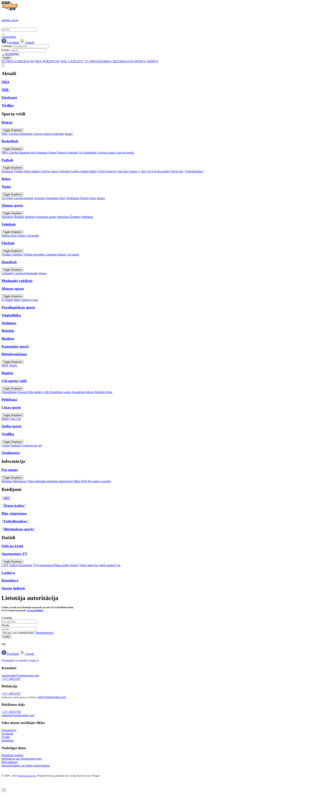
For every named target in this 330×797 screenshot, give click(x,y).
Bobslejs (19, 216)
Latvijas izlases (42, 133)
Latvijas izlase (48, 171)
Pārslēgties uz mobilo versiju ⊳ (20, 660)
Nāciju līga (176, 171)
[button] (11, 653)
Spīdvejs (26, 300)
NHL (63, 61)
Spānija (84, 171)
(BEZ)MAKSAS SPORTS (128, 61)
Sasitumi (15, 445)
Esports (22, 392)
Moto (17, 300)
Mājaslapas (19, 481)
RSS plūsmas (10, 762)
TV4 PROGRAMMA (97, 61)
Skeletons (7, 216)
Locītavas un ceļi (31, 445)
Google (29, 42)
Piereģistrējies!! (45, 632)
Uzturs (6, 445)
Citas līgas (122, 171)
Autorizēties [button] (9, 36)
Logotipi (105, 481)
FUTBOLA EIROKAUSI (17, 61)
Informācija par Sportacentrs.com (21, 758)
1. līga (142, 171)
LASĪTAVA (75, 61)
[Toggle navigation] (3, 65)
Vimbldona (72, 198)
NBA (38, 61)
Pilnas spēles (61, 565)
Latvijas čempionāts (20, 133)
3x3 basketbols (88, 152)
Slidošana (87, 216)
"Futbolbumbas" (194, 171)
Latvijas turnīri (125, 152)
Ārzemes (39, 198)
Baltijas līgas (9, 235)
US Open (7, 198)
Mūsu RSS (80, 481)
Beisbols (100, 392)
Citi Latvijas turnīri (158, 171)
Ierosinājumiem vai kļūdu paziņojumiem (26, 765)
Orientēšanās (9, 392)
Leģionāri (58, 133)
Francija (111, 171)
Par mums (94, 481)
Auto (35, 300)
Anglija (74, 171)
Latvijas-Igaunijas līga (22, 152)
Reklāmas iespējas (12, 755)
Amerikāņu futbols (82, 392)
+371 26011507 (11, 678)
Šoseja (13, 365)
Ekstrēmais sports (60, 392)
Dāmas (61, 152)
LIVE (5, 565)
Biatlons (30, 216)
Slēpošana (63, 216)
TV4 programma (43, 565)
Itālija (93, 171)
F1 (3, 300)
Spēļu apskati (107, 565)
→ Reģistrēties (10, 53)
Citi (18, 419)
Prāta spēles (35, 392)
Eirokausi (42, 152)
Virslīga (18, 171)
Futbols (13, 565)
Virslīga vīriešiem (12, 254)
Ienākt (6, 57)
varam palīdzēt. (35, 610)
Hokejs (74, 565)
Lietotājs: (7, 46)
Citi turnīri (32, 235)
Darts (109, 392)
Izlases (69, 133)
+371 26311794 (11, 711)
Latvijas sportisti (23, 198)
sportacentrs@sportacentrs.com (20, 675)
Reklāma (7, 481)
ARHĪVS (152, 61)
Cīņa (12, 419)
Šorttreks (75, 216)
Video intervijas (88, 565)
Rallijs (9, 300)
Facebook (12, 42)
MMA (5, 419)
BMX (5, 365)
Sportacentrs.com (27, 775)
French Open (88, 198)
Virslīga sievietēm (34, 254)
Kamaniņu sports (46, 216)
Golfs (45, 392)
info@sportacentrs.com (52, 697)
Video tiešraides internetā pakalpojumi (50, 481)
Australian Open (55, 198)
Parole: (6, 50)
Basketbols (25, 565)
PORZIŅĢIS (51, 61)
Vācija (101, 171)
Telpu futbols (32, 171)
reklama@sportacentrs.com (18, 715)
